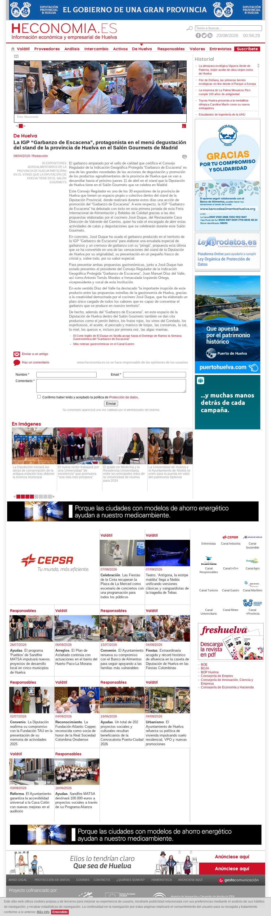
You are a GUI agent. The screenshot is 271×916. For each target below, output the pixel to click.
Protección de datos (123, 397)
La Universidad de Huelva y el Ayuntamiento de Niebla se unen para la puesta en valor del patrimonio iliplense (169, 472)
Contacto (102, 879)
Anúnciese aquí (190, 879)
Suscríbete (247, 49)
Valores (197, 49)
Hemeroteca (161, 879)
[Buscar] (189, 28)
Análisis (72, 49)
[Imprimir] (184, 158)
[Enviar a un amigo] (48, 353)
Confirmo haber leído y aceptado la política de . (90, 397)
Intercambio (96, 49)
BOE (204, 664)
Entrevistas (221, 49)
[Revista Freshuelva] (230, 658)
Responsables (171, 49)
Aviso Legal (17, 879)
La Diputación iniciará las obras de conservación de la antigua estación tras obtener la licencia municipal (34, 472)
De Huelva (142, 49)
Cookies (82, 879)
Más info (43, 912)
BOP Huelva (210, 672)
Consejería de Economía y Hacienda (227, 687)
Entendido (59, 912)
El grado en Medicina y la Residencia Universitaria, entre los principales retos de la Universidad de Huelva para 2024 (124, 473)
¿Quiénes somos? (130, 879)
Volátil (23, 49)
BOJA (205, 668)
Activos (120, 49)
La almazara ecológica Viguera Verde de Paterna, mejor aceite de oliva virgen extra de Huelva (226, 69)
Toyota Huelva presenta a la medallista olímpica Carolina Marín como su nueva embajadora (224, 104)
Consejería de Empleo (217, 676)
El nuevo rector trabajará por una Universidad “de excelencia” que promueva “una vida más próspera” (78, 472)
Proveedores (47, 49)
